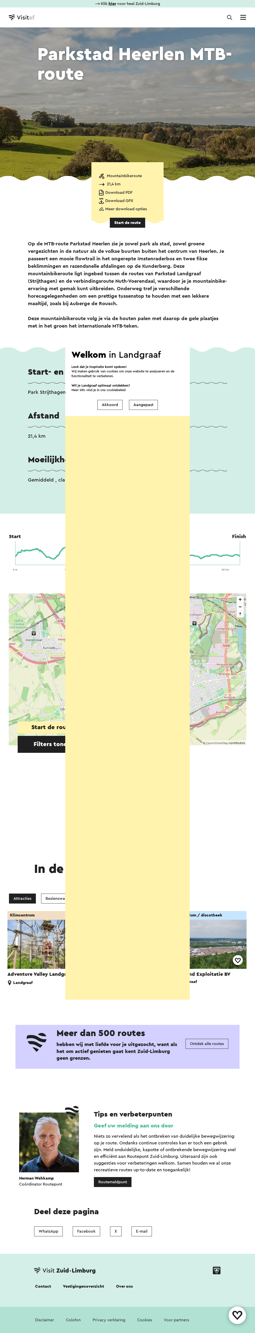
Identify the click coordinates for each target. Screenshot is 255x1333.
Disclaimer (44, 1320)
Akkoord (110, 405)
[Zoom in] (240, 599)
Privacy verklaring (109, 1320)
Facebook (86, 1231)
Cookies (144, 1320)
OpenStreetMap (217, 743)
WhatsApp (48, 1231)
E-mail (141, 1231)
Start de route (127, 223)
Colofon (73, 1320)
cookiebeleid (116, 390)
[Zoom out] (240, 606)
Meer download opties (126, 209)
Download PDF (118, 193)
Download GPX (119, 201)
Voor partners (176, 1320)
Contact (43, 1286)
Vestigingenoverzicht (83, 1286)
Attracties (22, 899)
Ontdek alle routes (207, 1044)
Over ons (124, 1286)
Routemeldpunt (112, 1182)
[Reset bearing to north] (240, 614)
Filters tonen (52, 744)
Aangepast (143, 405)
